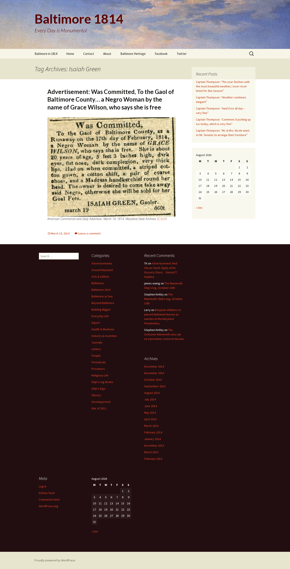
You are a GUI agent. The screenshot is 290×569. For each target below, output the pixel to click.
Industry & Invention (104, 336)
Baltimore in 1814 (46, 54)
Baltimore (98, 283)
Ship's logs (98, 388)
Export (96, 323)
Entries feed (47, 493)
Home (70, 54)
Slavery (96, 395)
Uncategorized (101, 402)
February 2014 (153, 432)
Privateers (98, 369)
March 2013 (151, 452)
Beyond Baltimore (103, 303)
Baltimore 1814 (101, 290)
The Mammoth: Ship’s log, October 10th (163, 298)
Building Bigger (101, 309)
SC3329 (162, 219)
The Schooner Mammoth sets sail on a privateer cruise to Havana (164, 334)
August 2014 (152, 393)
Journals (97, 342)
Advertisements (102, 263)
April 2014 (150, 419)
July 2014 (150, 399)
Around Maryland (102, 270)
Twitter (182, 54)
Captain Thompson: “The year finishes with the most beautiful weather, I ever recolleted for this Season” (223, 86)
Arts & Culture (100, 276)
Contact (88, 54)
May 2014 (150, 412)
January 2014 (152, 439)
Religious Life (100, 375)
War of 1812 (99, 408)
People (96, 356)
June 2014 (150, 406)
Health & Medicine (103, 329)
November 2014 (154, 373)
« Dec (199, 208)
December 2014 (154, 366)
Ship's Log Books (102, 382)
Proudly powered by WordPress (55, 560)
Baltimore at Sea (102, 296)
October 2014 (153, 380)
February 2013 (153, 459)
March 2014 (151, 426)
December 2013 (154, 445)
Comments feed (49, 499)
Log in (42, 486)
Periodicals (99, 362)
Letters (96, 349)
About (107, 54)
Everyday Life (100, 316)
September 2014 (154, 386)
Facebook (161, 54)
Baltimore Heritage (133, 54)
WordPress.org (48, 506)
